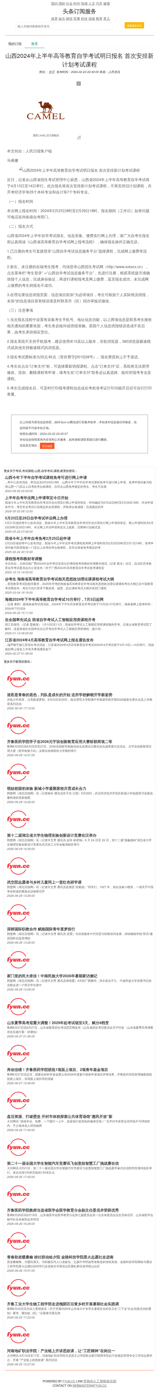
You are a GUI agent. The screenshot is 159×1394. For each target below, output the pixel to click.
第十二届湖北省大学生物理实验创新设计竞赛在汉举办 (51, 835)
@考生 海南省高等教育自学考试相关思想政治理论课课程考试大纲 (59, 579)
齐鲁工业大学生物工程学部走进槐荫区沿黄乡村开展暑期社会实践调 (63, 1303)
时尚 (76, 3)
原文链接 (47, 446)
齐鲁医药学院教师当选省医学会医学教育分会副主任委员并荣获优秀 (63, 1210)
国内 (54, 3)
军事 (76, 18)
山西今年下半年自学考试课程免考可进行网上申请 (46, 477)
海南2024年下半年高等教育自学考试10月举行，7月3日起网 (54, 599)
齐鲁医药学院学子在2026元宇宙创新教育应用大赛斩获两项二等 (59, 741)
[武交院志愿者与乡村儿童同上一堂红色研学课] (18, 865)
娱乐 (62, 18)
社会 (69, 3)
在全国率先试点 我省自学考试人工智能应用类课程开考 (50, 619)
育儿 (106, 18)
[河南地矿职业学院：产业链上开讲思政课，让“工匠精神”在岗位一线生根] (18, 1334)
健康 (106, 3)
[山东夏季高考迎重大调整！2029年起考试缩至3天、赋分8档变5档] (18, 1006)
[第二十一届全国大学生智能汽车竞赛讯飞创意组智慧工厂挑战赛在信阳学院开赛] (18, 1146)
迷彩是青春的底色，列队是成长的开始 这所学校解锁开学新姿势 (59, 694)
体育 (54, 18)
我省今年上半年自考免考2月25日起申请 (38, 538)
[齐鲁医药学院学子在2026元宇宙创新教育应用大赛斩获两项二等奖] (18, 725)
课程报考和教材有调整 (23, 558)
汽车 (99, 3)
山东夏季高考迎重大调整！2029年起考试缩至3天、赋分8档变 (58, 1022)
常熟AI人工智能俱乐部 (99, 1381)
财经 (69, 18)
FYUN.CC (69, 1381)
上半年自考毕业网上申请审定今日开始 (36, 497)
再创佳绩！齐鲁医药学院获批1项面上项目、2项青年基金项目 (57, 1069)
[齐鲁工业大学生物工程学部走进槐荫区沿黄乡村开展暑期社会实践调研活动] (18, 1287)
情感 (84, 3)
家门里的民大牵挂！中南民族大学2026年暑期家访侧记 (52, 975)
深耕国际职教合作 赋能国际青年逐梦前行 (41, 929)
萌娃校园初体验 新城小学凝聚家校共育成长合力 (46, 788)
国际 (62, 3)
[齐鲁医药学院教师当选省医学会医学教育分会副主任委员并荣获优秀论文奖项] (18, 1193)
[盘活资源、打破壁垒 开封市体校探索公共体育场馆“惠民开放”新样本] (18, 1099)
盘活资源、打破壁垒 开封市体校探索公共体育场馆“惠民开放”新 (59, 1116)
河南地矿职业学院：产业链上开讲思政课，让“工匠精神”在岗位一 (61, 1350)
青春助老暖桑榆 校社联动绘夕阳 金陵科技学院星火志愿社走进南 (60, 1257)
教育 (99, 18)
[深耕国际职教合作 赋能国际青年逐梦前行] (18, 912)
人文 (91, 3)
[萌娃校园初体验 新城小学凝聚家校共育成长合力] (18, 771)
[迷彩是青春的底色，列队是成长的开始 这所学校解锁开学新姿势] (18, 678)
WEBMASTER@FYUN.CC (89, 1385)
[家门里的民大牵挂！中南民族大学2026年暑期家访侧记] (18, 959)
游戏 (91, 18)
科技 (84, 18)
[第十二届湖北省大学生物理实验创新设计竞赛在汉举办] (18, 818)
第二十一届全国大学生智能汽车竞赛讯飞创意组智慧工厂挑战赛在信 (63, 1163)
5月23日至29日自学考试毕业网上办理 (36, 518)
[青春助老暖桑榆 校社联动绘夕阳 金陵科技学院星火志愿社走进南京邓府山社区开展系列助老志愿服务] (18, 1240)
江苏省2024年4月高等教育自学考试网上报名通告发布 (49, 640)
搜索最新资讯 (134, 25)
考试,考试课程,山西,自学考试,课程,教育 (41, 471)
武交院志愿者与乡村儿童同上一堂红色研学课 (44, 882)
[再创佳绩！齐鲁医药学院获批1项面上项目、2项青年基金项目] (18, 1053)
